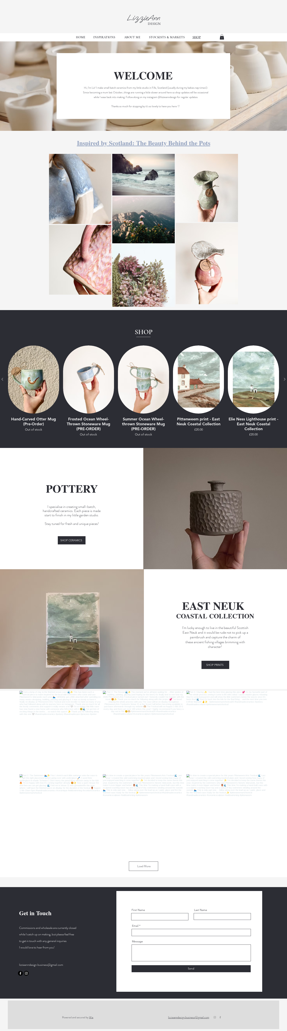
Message (137, 941)
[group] (143, 391)
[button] (222, 36)
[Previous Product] (2, 379)
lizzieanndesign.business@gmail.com (41, 964)
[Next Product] (284, 379)
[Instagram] (26, 973)
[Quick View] (33, 379)
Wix (91, 1017)
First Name (138, 910)
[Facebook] (20, 973)
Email (135, 925)
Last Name (200, 910)
